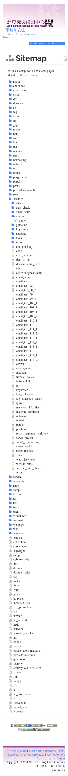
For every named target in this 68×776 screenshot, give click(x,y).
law (15, 611)
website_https (24, 464)
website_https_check (28, 468)
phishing (21, 429)
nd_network (20, 620)
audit (19, 251)
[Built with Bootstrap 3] (18, 725)
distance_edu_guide (28, 264)
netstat (20, 420)
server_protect (24, 438)
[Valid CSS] (26, 729)
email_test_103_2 (26, 316)
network (18, 629)
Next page (35, 750)
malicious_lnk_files (27, 407)
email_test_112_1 (26, 338)
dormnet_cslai (21, 572)
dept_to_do (23, 259)
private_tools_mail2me (26, 650)
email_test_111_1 (26, 329)
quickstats (19, 659)
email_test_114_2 (26, 359)
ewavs (20, 364)
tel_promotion (21, 694)
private (17, 646)
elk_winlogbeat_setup (29, 273)
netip (16, 624)
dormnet (18, 568)
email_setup (23, 277)
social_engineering (27, 442)
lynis (19, 403)
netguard (21, 416)
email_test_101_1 (26, 307)
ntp (15, 637)
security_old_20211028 (27, 668)
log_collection (24, 394)
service (17, 672)
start (15, 685)
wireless (18, 711)
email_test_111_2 (26, 333)
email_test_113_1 (26, 346)
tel (14, 690)
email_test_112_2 (26, 342)
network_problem (23, 633)
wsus (19, 472)
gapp (16, 590)
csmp (16, 555)
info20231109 (21, 603)
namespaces (30, 75)
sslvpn (17, 681)
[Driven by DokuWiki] (41, 729)
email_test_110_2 (26, 325)
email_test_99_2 (26, 299)
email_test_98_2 (26, 290)
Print (60, 750)
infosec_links (24, 381)
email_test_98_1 (26, 286)
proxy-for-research (24, 655)
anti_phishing (24, 247)
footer (16, 581)
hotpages (18, 598)
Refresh (50, 750)
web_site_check (25, 459)
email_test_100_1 (26, 303)
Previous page (17, 750)
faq (15, 577)
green (16, 594)
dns (15, 564)
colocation (19, 542)
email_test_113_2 (26, 351)
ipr (17, 386)
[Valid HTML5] (49, 725)
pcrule (20, 425)
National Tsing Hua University (26, 754)
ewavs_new (23, 368)
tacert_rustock (24, 451)
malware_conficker (27, 412)
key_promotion (22, 607)
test (15, 698)
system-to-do (24, 446)
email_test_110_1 (26, 320)
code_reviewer (25, 255)
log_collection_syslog (29, 398)
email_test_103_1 (26, 312)
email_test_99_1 (26, 294)
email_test (22, 281)
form (16, 585)
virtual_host (20, 707)
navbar (17, 616)
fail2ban (21, 372)
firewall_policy (25, 377)
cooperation (20, 546)
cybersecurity (21, 559)
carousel (18, 537)
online (17, 642)
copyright (19, 551)
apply (22, 220)
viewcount (19, 703)
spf (15, 676)
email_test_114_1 (26, 355)
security (18, 664)
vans (19, 455)
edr (18, 268)
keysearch (22, 390)
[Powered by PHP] (34, 725)
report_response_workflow (32, 433)
